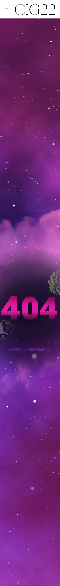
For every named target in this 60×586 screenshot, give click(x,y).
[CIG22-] (35, 9)
